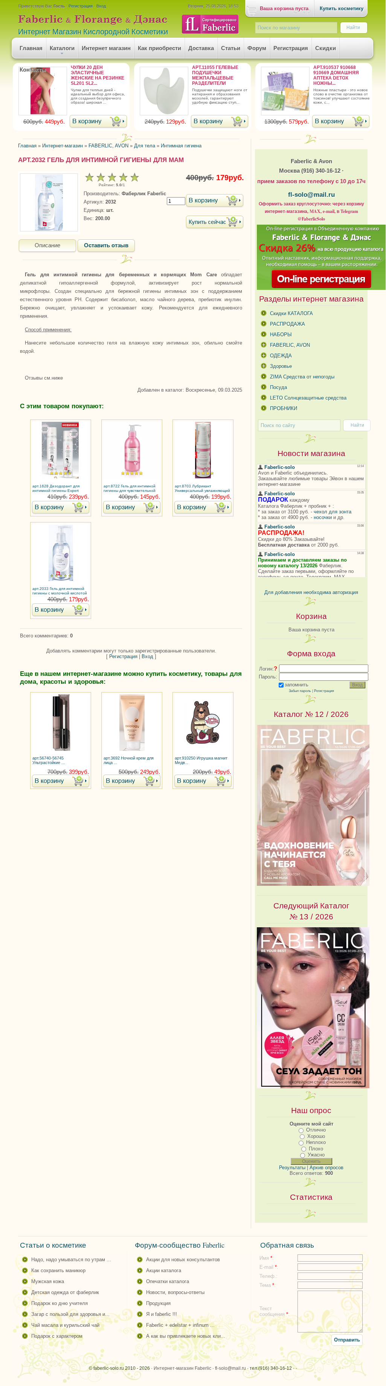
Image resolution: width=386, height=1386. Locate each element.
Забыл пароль (300, 691)
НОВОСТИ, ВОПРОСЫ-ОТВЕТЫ (175, 1292)
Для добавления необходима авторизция (311, 592)
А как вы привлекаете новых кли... (185, 1336)
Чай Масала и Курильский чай (65, 1325)
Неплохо (316, 1142)
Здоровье (281, 366)
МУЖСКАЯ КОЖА (47, 1281)
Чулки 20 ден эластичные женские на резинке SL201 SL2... (97, 75)
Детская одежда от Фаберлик (65, 1292)
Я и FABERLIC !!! (161, 1314)
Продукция (158, 1303)
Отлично (316, 1130)
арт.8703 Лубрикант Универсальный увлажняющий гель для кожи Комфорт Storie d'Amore (202, 489)
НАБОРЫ (281, 334)
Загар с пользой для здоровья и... (70, 1314)
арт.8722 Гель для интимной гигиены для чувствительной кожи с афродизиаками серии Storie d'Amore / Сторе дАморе (131, 489)
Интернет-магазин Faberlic (182, 1368)
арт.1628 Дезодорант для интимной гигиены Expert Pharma (55, 489)
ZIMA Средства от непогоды (302, 377)
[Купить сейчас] (214, 223)
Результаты (292, 1167)
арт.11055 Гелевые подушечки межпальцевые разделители (215, 75)
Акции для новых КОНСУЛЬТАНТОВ (183, 1259)
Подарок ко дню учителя (59, 1303)
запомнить (296, 685)
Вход (101, 6)
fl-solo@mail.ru (311, 194)
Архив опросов (326, 1167)
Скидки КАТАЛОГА (291, 313)
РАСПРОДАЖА (287, 324)
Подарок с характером (56, 1336)
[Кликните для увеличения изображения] (49, 202)
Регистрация (81, 6)
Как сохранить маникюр (58, 1270)
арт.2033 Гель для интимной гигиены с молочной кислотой (59, 591)
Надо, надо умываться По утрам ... (71, 1259)
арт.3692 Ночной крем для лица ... (129, 760)
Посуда (278, 387)
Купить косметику (341, 8)
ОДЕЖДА (281, 355)
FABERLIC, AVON (290, 345)
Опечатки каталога (167, 1281)
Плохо (316, 1149)
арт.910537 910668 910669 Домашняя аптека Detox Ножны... (336, 75)
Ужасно (316, 1155)
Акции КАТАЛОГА (163, 1270)
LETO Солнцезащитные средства (308, 398)
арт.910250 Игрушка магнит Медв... (201, 760)
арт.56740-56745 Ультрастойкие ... (48, 760)
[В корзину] (98, 122)
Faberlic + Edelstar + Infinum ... (180, 1325)
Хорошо (316, 1136)
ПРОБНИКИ (283, 408)
